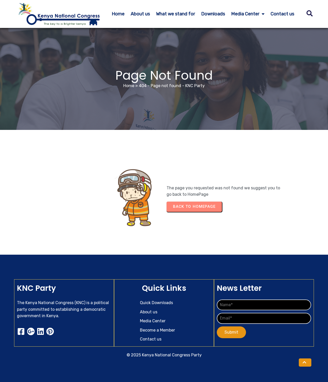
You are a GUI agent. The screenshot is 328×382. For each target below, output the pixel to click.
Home (128, 85)
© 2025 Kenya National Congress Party (164, 355)
